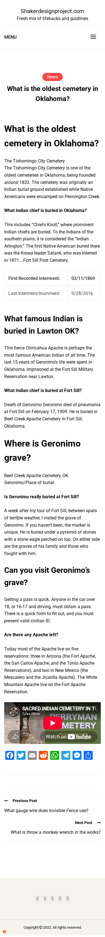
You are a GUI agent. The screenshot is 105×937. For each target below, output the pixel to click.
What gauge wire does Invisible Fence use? (46, 810)
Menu (10, 37)
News (52, 77)
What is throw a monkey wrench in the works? (56, 832)
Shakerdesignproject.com (52, 11)
